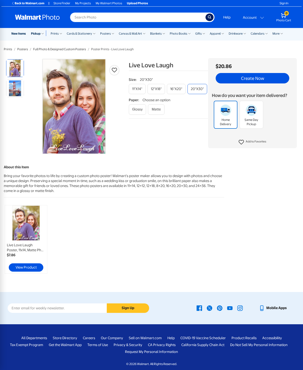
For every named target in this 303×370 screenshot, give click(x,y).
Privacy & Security (128, 345)
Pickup (35, 33)
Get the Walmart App (65, 345)
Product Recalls (244, 338)
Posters (105, 33)
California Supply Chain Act (202, 345)
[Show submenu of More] (281, 33)
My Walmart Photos (109, 3)
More (276, 33)
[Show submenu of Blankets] (163, 33)
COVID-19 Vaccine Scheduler (203, 338)
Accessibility (272, 338)
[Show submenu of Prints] (60, 33)
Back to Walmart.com (29, 3)
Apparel (215, 33)
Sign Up (128, 308)
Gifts (198, 33)
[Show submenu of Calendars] (266, 33)
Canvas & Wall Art (130, 33)
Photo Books (178, 33)
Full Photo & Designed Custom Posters (59, 49)
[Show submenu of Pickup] (43, 33)
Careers (89, 338)
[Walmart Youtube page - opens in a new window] (230, 308)
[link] (26, 239)
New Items (18, 33)
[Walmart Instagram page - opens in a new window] (240, 308)
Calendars (257, 33)
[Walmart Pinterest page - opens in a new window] (220, 308)
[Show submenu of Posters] (112, 33)
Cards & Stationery (79, 33)
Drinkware (236, 33)
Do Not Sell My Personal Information (259, 345)
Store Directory (65, 338)
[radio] (15, 68)
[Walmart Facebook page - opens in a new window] (199, 308)
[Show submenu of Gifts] (203, 33)
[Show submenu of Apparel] (222, 33)
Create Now (252, 78)
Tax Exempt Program (26, 345)
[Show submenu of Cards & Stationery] (94, 33)
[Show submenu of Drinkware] (244, 33)
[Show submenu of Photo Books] (189, 33)
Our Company (112, 338)
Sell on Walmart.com (145, 338)
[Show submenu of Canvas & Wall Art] (144, 33)
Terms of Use (97, 345)
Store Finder (61, 3)
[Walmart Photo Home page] (37, 17)
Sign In (284, 3)
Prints (55, 33)
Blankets (156, 33)
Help (227, 17)
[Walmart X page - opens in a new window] (209, 308)
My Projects (83, 3)
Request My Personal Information (151, 352)
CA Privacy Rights (162, 345)
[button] (252, 142)
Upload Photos (137, 3)
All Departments (34, 338)
